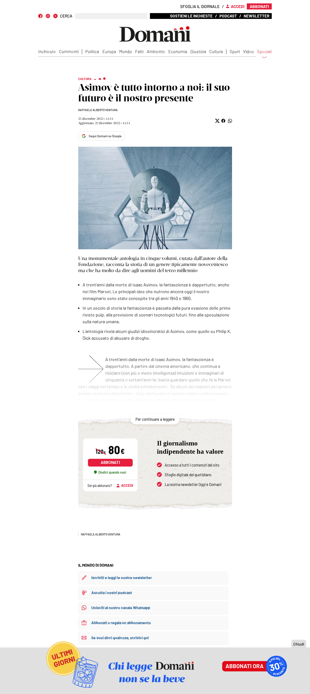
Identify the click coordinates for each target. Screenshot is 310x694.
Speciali (264, 51)
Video (248, 51)
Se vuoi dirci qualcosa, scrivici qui (120, 637)
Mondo (125, 51)
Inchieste (47, 51)
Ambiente (156, 51)
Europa (109, 51)
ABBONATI (110, 462)
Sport (235, 51)
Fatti (139, 51)
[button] (217, 121)
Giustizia (198, 51)
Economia (177, 51)
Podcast (228, 15)
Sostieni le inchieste (191, 15)
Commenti (69, 51)
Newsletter (256, 15)
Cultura (216, 51)
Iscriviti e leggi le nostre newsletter (121, 577)
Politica (92, 51)
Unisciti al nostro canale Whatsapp (120, 607)
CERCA (66, 16)
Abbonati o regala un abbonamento (121, 622)
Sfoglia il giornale (200, 6)
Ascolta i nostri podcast (111, 592)
